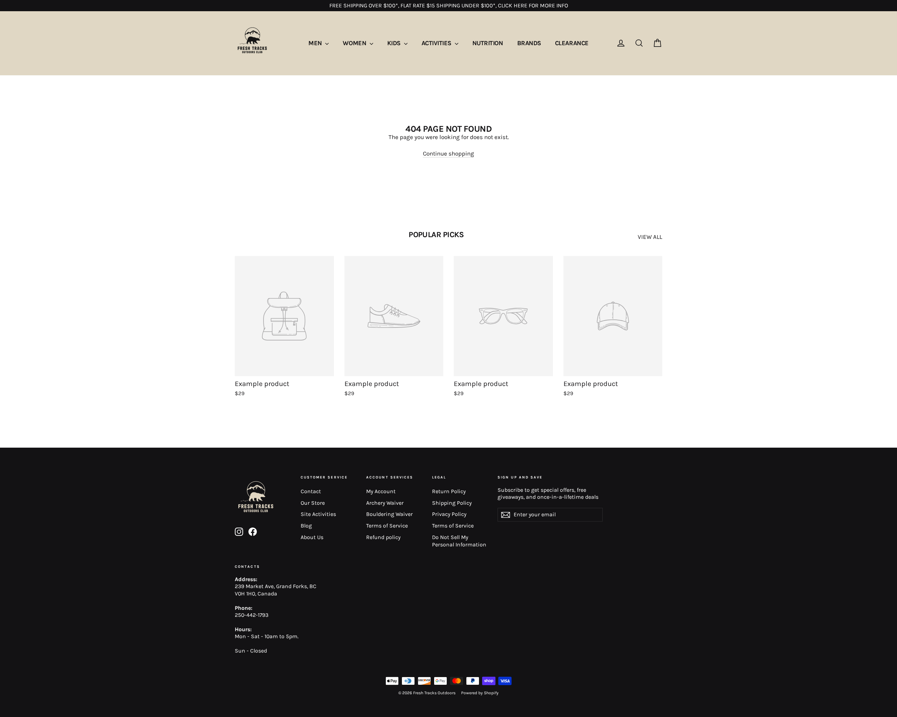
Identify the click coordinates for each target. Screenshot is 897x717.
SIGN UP (500, 447)
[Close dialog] (509, 253)
